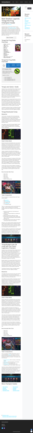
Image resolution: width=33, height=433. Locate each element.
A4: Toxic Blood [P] (18, 65)
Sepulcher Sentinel (7, 359)
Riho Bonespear (7, 201)
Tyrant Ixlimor (7, 203)
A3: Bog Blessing (13, 65)
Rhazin (10, 354)
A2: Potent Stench (8, 65)
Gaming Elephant (6, 2)
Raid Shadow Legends (12, 27)
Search (29, 8)
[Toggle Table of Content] (15, 37)
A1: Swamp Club (4, 65)
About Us (3, 424)
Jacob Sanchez (9, 24)
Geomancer (7, 200)
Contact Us (3, 425)
